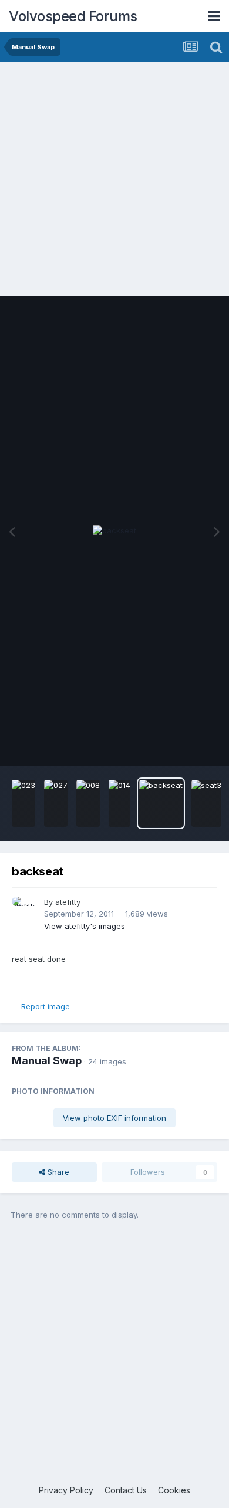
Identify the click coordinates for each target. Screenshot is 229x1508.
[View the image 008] (88, 803)
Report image (45, 1006)
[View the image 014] (119, 803)
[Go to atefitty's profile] (25, 909)
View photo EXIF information (114, 1117)
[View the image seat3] (206, 803)
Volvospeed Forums (73, 16)
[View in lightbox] (114, 531)
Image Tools (180, 744)
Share (57, 1171)
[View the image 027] (56, 803)
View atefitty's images (84, 926)
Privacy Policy (66, 1490)
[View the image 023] (23, 803)
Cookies (174, 1490)
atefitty (67, 902)
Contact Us (126, 1490)
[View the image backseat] (161, 803)
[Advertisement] (114, 181)
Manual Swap (47, 1060)
